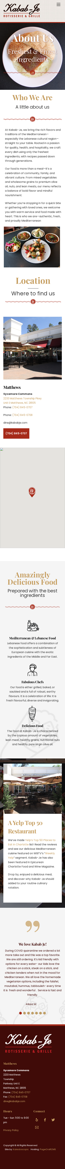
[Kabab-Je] (21, 16)
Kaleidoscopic (21, 1149)
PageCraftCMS (48, 1149)
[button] (32, 492)
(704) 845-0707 (22, 407)
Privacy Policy (11, 1130)
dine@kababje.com (14, 1101)
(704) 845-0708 (22, 415)
